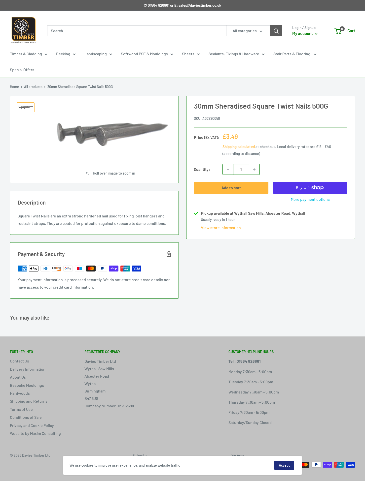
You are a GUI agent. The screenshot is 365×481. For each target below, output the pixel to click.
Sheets (188, 53)
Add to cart (231, 187)
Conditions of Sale (26, 417)
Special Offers (22, 69)
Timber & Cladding (26, 53)
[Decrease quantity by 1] (228, 169)
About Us (18, 377)
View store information (221, 227)
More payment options (310, 199)
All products (33, 87)
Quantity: (202, 169)
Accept (284, 465)
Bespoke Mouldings (27, 385)
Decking (63, 53)
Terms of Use (21, 409)
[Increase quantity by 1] (254, 169)
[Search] (276, 30)
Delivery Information (27, 369)
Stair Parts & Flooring (292, 53)
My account (303, 33)
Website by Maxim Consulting (35, 433)
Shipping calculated (238, 146)
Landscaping (95, 53)
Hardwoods (20, 393)
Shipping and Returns (28, 401)
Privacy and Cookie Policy (32, 425)
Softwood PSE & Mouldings (144, 53)
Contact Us (19, 361)
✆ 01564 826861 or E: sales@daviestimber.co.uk (182, 5)
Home (14, 87)
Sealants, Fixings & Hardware (234, 53)
